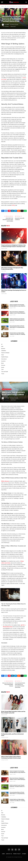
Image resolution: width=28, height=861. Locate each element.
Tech (2, 369)
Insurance (3, 361)
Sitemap (24, 853)
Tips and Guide (4, 371)
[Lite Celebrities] (14, 2)
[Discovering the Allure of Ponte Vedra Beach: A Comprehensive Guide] (4, 327)
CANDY (7, 24)
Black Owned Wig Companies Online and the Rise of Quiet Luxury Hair (13, 712)
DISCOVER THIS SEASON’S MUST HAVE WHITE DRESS (8, 220)
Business (3, 348)
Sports (2, 367)
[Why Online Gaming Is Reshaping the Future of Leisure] (14, 281)
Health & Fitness (4, 356)
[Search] (26, 2)
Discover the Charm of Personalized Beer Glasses (7, 684)
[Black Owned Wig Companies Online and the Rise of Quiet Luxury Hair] (14, 702)
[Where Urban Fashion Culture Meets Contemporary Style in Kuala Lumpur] (14, 747)
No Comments (6, 26)
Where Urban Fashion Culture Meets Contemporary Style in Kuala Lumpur (11, 757)
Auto (2, 346)
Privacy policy (17, 853)
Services (3, 365)
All (5, 6)
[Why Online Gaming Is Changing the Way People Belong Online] (14, 258)
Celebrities (3, 350)
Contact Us (9, 853)
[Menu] (2, 2)
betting (13, 205)
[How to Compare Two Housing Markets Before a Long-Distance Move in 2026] (4, 306)
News (2, 363)
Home (2, 6)
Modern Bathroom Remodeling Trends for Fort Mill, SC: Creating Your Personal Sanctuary (17, 334)
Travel (2, 373)
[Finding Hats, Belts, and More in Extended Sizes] (14, 724)
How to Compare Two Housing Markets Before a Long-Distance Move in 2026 (17, 306)
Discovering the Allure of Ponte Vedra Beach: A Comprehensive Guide (17, 327)
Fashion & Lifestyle (5, 352)
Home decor (4, 359)
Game (2, 354)
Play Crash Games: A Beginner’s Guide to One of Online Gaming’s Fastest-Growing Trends (13, 245)
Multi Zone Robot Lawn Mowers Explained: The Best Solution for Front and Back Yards (17, 320)
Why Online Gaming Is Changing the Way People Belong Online (12, 268)
